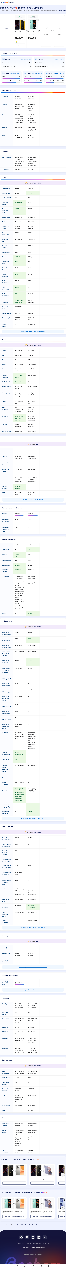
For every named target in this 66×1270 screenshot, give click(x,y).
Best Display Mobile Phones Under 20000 (33, 331)
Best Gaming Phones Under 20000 (33, 499)
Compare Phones (10, 1224)
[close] (24, 20)
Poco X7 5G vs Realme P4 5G (14, 1183)
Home (2, 1224)
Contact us (37, 1243)
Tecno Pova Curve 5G (32, 33)
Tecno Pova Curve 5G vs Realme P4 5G (15, 1216)
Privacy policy (25, 1247)
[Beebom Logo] (8, 2)
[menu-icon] (2, 2)
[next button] (63, 1175)
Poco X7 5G (19, 32)
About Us (20, 1243)
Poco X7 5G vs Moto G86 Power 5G (42, 1183)
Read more (62, 10)
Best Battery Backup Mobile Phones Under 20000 (33, 967)
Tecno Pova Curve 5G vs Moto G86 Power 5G (43, 1216)
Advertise (46, 1243)
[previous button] (3, 1175)
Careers (28, 1243)
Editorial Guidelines (38, 1247)
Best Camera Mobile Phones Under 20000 (33, 818)
